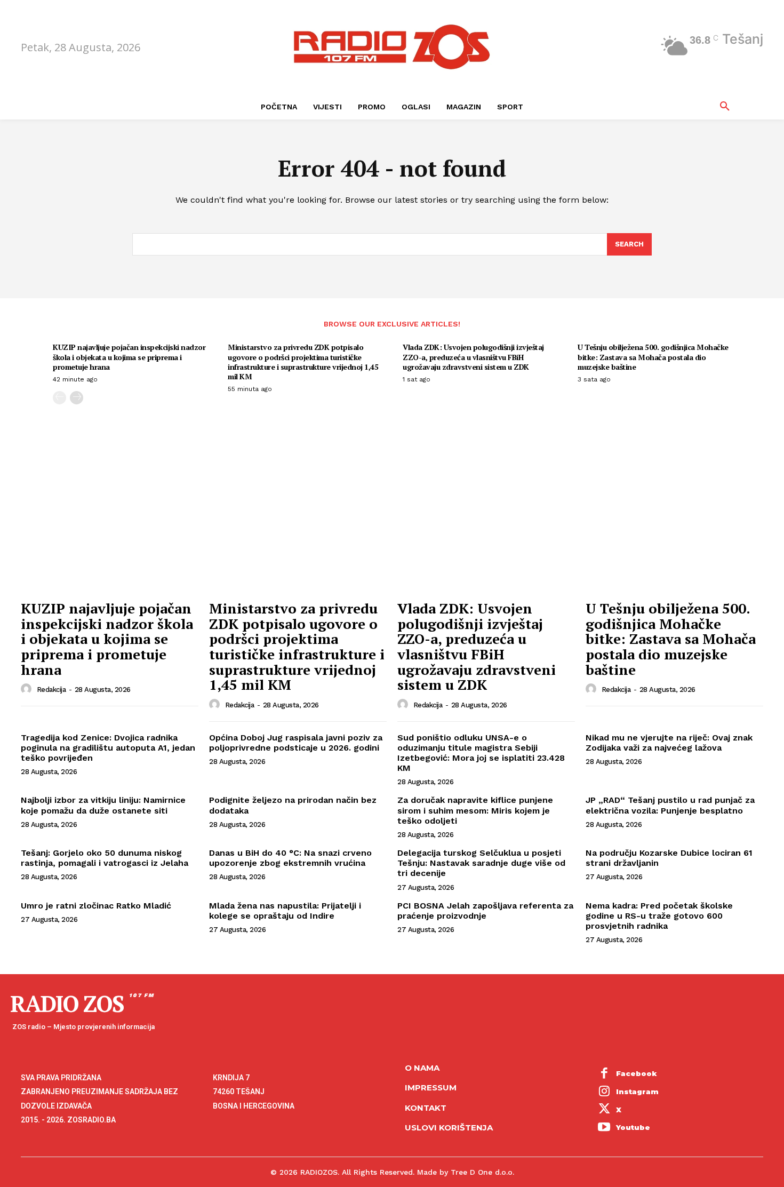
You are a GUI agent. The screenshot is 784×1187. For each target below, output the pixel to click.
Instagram (637, 1091)
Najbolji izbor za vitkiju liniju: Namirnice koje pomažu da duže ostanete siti (103, 805)
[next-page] (76, 397)
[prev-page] (59, 397)
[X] (604, 1110)
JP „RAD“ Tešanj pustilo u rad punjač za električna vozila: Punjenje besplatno (670, 805)
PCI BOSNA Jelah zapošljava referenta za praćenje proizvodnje (485, 911)
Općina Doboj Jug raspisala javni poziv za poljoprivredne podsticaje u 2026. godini (295, 742)
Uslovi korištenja (449, 1127)
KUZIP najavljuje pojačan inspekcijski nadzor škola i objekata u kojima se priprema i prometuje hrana (129, 356)
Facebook (636, 1073)
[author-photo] (28, 689)
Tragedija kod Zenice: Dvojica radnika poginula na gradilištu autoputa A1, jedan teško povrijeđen (108, 747)
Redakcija (51, 690)
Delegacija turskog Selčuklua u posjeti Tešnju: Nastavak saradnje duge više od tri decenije (481, 863)
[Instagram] (604, 1092)
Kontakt (425, 1108)
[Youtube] (604, 1127)
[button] (725, 107)
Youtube (633, 1127)
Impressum (431, 1087)
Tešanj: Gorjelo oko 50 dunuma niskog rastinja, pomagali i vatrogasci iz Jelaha (104, 858)
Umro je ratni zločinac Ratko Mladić (96, 906)
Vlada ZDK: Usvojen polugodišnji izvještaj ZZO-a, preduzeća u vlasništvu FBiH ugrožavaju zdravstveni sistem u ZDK (473, 356)
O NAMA (422, 1068)
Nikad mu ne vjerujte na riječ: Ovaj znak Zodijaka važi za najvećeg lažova (669, 742)
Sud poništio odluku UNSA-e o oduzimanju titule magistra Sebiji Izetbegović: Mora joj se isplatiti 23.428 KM (481, 753)
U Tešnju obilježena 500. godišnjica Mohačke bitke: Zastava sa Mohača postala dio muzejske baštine (653, 356)
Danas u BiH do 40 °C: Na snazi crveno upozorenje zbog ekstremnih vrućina (290, 858)
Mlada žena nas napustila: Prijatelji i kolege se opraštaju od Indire (285, 911)
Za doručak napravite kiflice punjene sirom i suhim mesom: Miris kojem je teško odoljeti (475, 810)
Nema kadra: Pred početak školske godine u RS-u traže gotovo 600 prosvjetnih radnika (659, 916)
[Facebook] (604, 1074)
